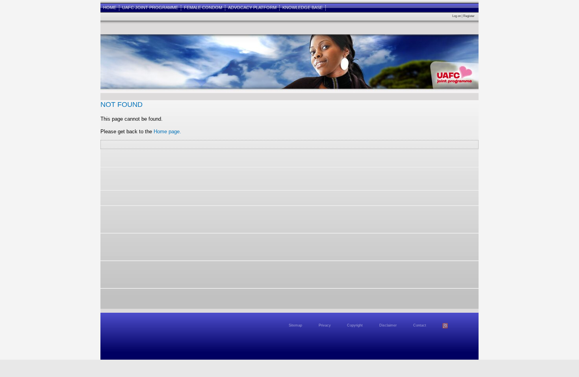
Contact (419, 325)
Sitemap (295, 325)
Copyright (355, 325)
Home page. (167, 131)
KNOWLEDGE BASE (302, 7)
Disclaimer (388, 325)
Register (469, 16)
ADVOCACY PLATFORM (252, 7)
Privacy (325, 325)
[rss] (445, 327)
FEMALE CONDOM (203, 7)
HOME (109, 7)
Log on (456, 16)
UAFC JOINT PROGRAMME (150, 7)
